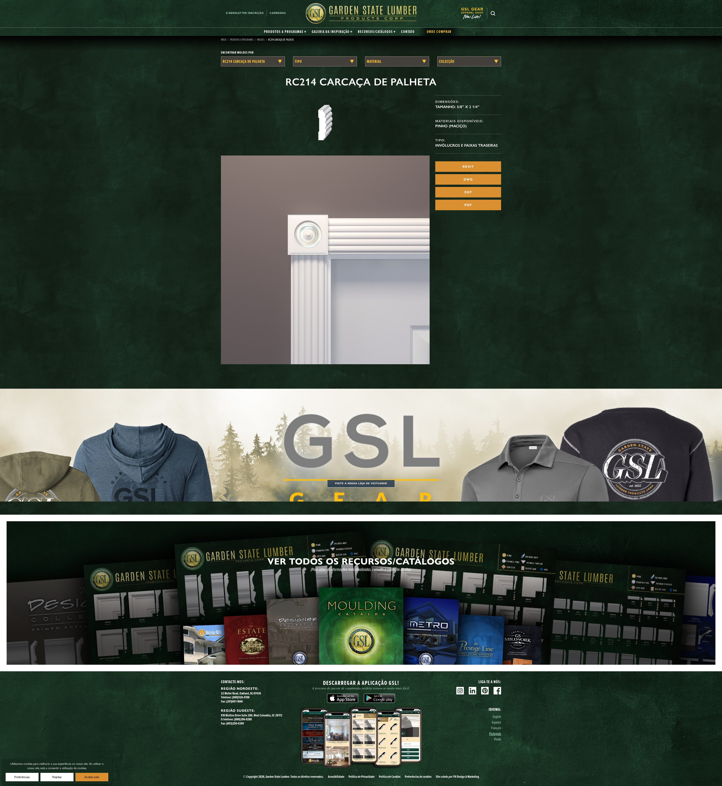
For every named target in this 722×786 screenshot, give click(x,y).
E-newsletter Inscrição (245, 13)
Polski (497, 739)
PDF (468, 205)
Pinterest (485, 690)
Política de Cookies (389, 776)
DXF (468, 192)
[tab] (285, 32)
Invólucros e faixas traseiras (466, 145)
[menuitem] (474, 13)
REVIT (468, 166)
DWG (468, 179)
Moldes (261, 39)
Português (495, 733)
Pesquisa (493, 13)
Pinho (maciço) (451, 126)
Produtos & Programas (241, 39)
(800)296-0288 (243, 719)
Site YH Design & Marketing (457, 776)
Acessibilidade (336, 776)
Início (223, 39)
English (497, 716)
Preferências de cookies (418, 776)
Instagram (460, 690)
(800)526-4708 (241, 697)
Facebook (497, 690)
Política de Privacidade (362, 776)
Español (496, 722)
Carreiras (278, 13)
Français (496, 727)
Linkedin (472, 690)
